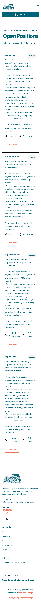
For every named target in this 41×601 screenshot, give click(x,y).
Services (5, 532)
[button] (37, 6)
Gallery (4, 550)
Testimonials (7, 541)
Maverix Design (26, 593)
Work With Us (7, 545)
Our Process (6, 536)
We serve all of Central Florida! (13, 563)
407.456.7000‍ (7, 510)
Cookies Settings (26, 598)
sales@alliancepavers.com (13, 513)
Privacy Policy (13, 598)
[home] (8, 7)
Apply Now (12, 144)
